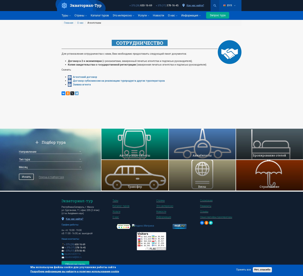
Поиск (215, 5)
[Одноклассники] (68, 93)
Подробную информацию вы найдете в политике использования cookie (74, 271)
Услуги (142, 15)
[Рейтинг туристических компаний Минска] (124, 226)
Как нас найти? (195, 5)
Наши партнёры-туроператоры (216, 217)
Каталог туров (100, 15)
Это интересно (122, 15)
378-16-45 (167, 5)
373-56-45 (74, 250)
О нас (172, 15)
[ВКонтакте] (63, 93)
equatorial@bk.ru (73, 257)
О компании (206, 200)
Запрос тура (218, 15)
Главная (68, 22)
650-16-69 (141, 5)
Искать (26, 176)
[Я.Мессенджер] (211, 223)
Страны (79, 15)
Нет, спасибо (262, 269)
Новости (158, 15)
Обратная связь (75, 264)
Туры (65, 15)
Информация (190, 15)
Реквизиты (205, 206)
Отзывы (204, 211)
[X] (72, 93)
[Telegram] (77, 93)
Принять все (243, 269)
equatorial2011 (72, 254)
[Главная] (80, 5)
